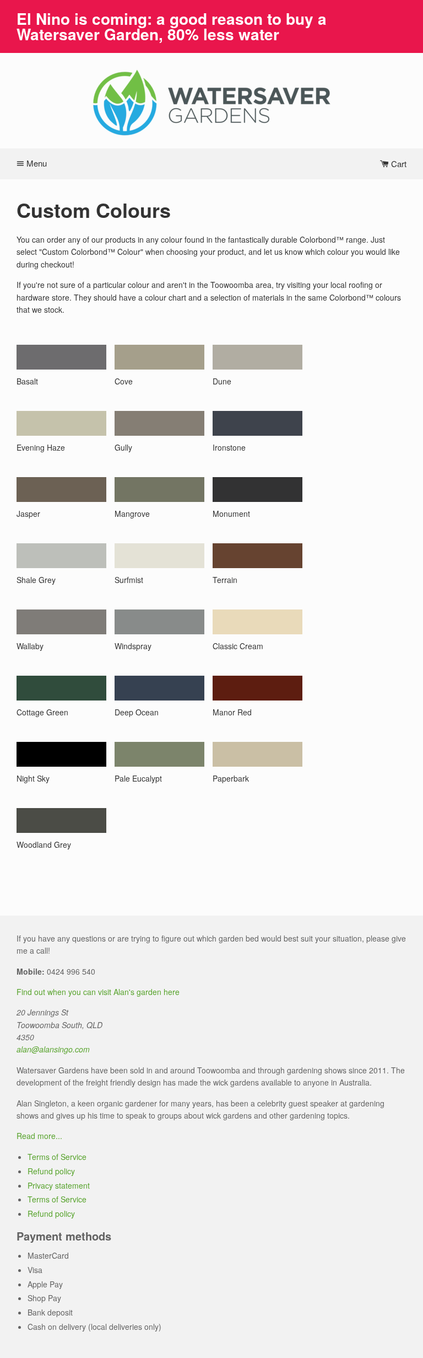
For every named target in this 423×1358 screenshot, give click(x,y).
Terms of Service (57, 1156)
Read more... (39, 1135)
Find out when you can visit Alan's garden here (98, 991)
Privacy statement (59, 1185)
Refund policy (51, 1171)
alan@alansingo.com (53, 1049)
